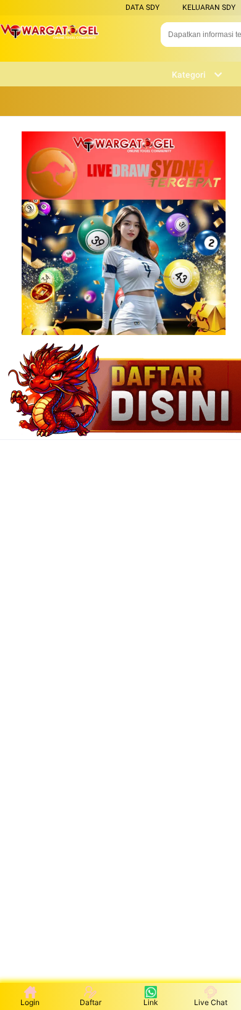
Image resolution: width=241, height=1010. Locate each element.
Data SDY (142, 7)
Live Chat (210, 1002)
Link (150, 1002)
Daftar (90, 1002)
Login (30, 1002)
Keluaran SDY (208, 7)
